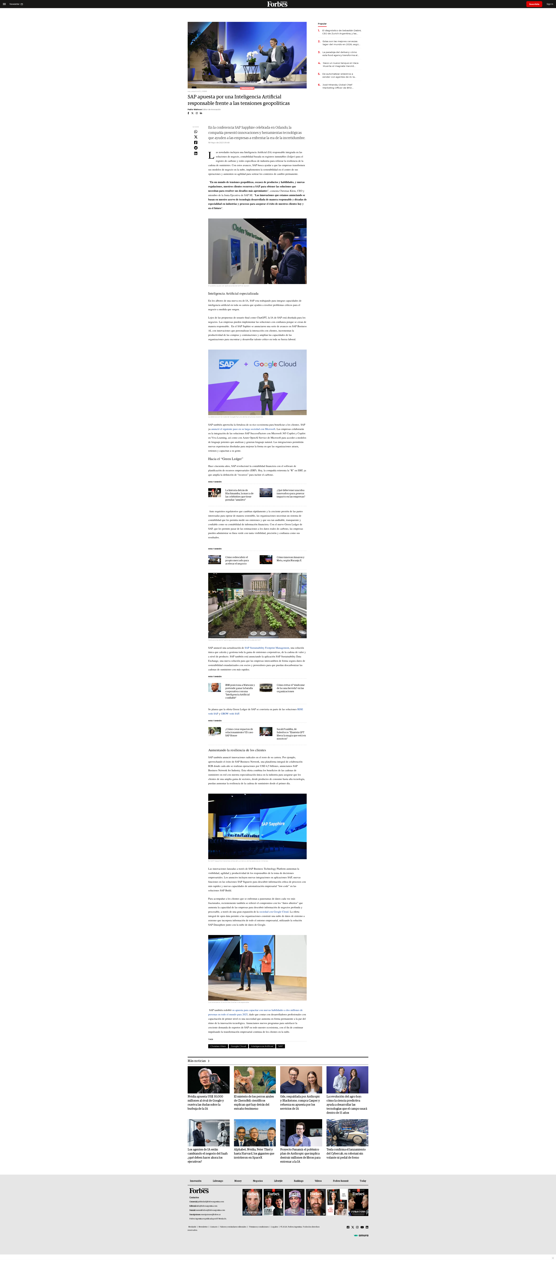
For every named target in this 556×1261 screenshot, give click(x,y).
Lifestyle (278, 1181)
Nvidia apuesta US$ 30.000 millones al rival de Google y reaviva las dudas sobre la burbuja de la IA (206, 1102)
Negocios (258, 1181)
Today (363, 1181)
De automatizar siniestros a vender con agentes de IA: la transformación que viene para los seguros (341, 75)
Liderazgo (218, 1181)
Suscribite (534, 4)
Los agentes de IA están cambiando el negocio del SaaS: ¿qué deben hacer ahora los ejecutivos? (208, 1155)
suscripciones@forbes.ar (211, 1215)
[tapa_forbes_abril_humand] (273, 1202)
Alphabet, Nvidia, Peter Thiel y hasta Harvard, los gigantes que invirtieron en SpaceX (254, 1153)
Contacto (214, 1227)
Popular (322, 23)
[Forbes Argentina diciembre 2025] (315, 1202)
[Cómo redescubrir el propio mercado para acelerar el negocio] (214, 559)
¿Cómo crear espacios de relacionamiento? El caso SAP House (239, 732)
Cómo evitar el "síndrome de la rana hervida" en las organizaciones (291, 688)
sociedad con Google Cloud (273, 911)
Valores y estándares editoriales (233, 1227)
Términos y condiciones (259, 1227)
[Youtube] (362, 1227)
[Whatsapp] (196, 132)
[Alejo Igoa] (294, 1202)
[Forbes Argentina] (278, 4)
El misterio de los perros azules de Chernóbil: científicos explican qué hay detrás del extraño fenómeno (254, 1102)
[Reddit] (196, 148)
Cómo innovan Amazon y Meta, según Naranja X (290, 559)
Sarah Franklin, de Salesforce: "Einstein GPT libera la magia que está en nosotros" (291, 734)
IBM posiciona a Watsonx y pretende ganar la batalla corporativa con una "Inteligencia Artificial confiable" (240, 691)
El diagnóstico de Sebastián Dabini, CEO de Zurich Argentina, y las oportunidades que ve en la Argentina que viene (341, 32)
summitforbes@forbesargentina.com (210, 1210)
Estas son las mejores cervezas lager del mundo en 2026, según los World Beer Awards (341, 43)
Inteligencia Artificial (262, 1046)
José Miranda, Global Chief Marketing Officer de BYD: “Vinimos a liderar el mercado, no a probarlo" (341, 86)
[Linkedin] (196, 153)
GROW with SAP (229, 713)
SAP (280, 1046)
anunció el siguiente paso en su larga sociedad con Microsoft (243, 429)
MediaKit (192, 1227)
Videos (318, 1181)
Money (238, 1181)
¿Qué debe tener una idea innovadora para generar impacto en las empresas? (291, 493)
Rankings (298, 1181)
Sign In (550, 4)
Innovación (195, 1181)
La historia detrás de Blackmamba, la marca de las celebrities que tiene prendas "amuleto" (239, 495)
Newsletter (203, 1227)
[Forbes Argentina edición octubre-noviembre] (337, 1202)
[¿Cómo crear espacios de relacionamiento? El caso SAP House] (214, 731)
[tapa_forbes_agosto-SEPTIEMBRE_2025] (358, 1202)
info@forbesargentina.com (206, 1206)
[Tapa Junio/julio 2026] (252, 1202)
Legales (274, 1227)
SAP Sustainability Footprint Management (267, 647)
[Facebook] (196, 142)
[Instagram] (357, 1227)
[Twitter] (196, 137)
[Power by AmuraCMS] (361, 1235)
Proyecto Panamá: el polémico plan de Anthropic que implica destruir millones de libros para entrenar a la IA (300, 1155)
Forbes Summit (340, 1181)
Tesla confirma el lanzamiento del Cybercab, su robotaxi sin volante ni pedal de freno (346, 1153)
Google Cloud (238, 1046)
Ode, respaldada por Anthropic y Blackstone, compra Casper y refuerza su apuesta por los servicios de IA (300, 1102)
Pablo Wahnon (195, 109)
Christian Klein (218, 1046)
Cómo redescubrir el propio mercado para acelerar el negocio (237, 560)
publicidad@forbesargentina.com (211, 1202)
